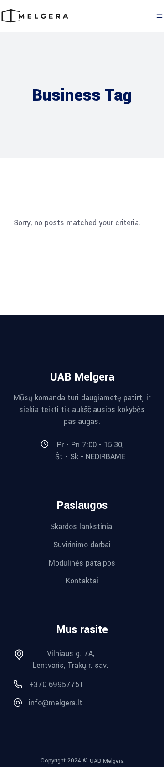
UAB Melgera (107, 760)
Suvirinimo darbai (82, 545)
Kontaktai (82, 581)
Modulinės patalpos (82, 562)
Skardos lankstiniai (82, 526)
